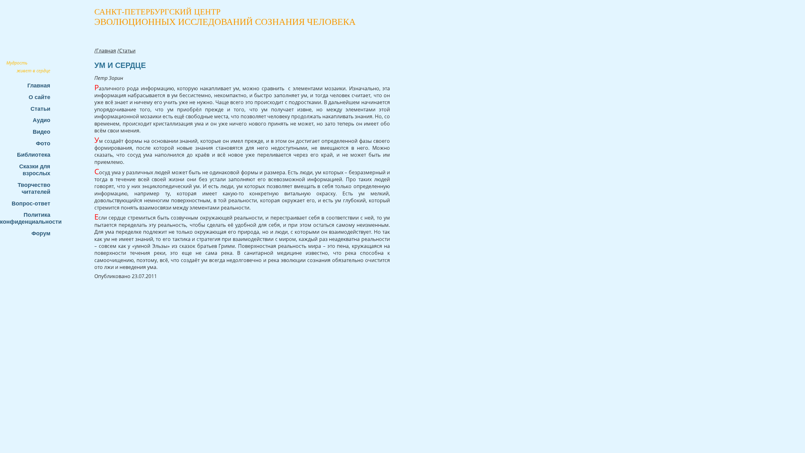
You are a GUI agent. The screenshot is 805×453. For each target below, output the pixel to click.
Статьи (40, 108)
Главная (38, 85)
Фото (43, 143)
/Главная (105, 50)
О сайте (39, 97)
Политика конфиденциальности (28, 218)
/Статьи (126, 50)
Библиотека (33, 154)
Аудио (41, 120)
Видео (41, 131)
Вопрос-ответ (31, 203)
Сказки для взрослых (34, 169)
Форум (40, 233)
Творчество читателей (34, 188)
